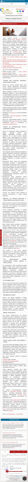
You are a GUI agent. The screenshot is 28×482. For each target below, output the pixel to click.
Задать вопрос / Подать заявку (14, 471)
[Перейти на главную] (7, 11)
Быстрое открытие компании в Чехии (10, 442)
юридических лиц (7, 235)
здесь (18, 248)
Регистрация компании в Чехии (8, 432)
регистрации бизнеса (16, 399)
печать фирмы (19, 414)
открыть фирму (23, 74)
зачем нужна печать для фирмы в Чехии (12, 67)
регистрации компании (15, 391)
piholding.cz (16, 479)
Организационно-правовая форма (10, 361)
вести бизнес (15, 121)
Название (5, 359)
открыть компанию (15, 39)
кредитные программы (15, 115)
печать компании (11, 414)
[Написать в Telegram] (20, 11)
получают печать (22, 394)
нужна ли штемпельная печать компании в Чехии (14, 59)
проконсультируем (17, 51)
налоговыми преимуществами (10, 124)
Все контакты (20, 13)
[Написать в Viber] (23, 11)
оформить (24, 39)
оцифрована (13, 240)
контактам (10, 410)
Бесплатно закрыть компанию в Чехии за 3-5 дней (12, 423)
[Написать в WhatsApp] (17, 11)
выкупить (13, 112)
